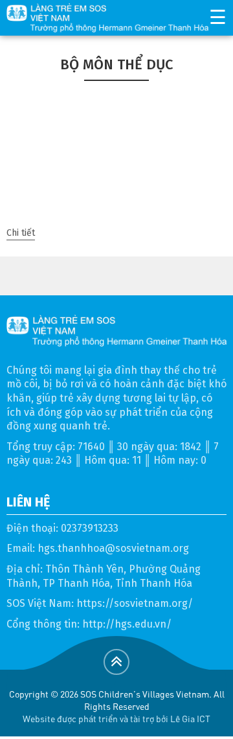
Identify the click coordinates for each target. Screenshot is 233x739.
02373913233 (89, 528)
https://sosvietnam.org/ (134, 603)
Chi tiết (20, 232)
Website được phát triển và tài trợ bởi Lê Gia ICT (116, 718)
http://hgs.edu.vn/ (127, 624)
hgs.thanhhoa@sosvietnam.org (113, 548)
